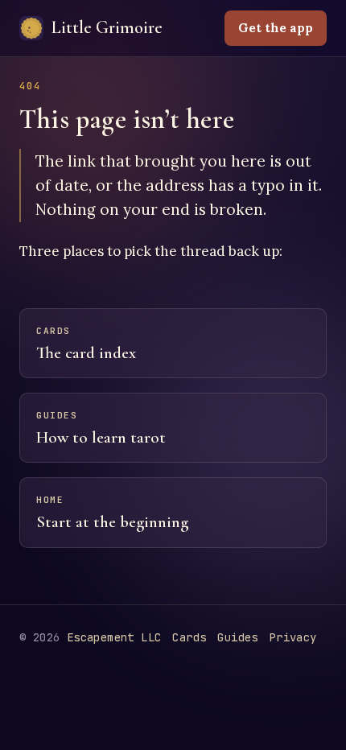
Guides (237, 637)
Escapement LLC (114, 637)
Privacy (293, 637)
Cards (189, 637)
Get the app (275, 27)
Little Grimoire (107, 27)
